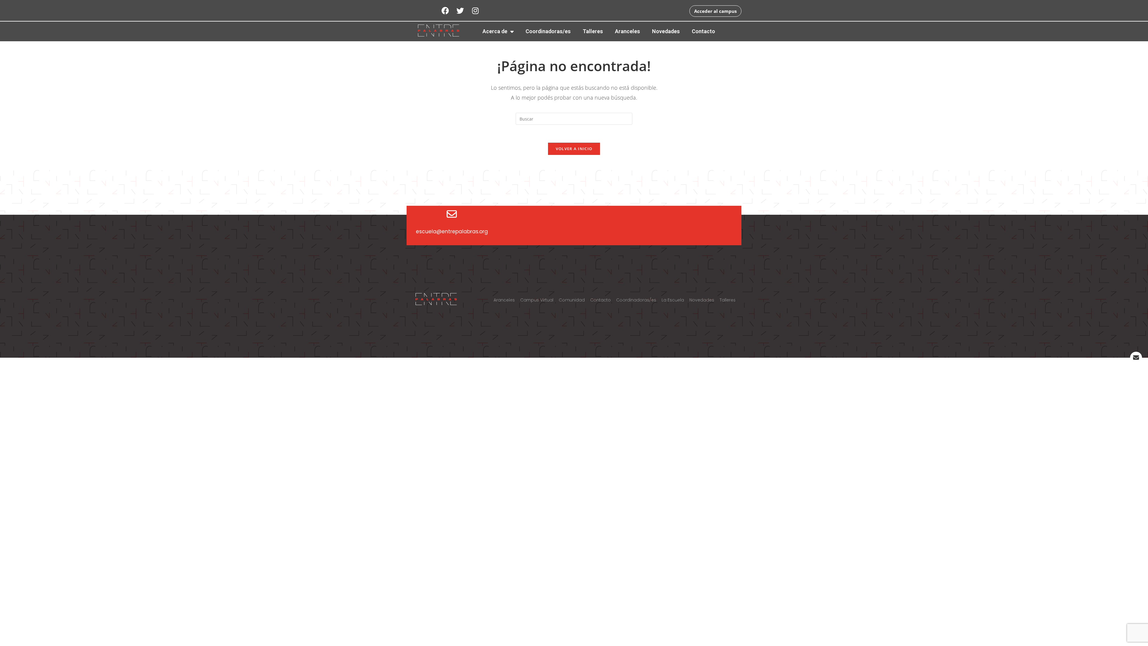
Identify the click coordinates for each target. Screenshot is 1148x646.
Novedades (666, 31)
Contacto (703, 31)
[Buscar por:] (574, 118)
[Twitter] (460, 10)
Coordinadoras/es (548, 31)
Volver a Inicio (574, 148)
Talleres (593, 31)
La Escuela (673, 300)
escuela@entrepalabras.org (452, 231)
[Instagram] (475, 10)
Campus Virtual (536, 300)
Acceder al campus (715, 11)
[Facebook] (445, 10)
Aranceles (627, 31)
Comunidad (572, 300)
